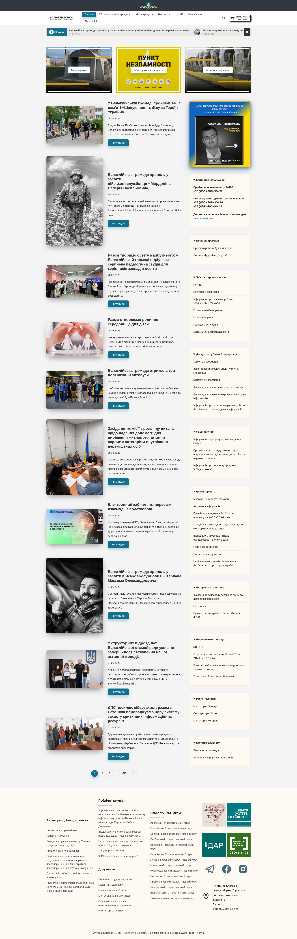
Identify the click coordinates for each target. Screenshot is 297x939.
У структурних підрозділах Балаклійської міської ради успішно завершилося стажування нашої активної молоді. (141, 650)
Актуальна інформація (206, 506)
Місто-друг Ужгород (205, 720)
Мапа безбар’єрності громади (211, 499)
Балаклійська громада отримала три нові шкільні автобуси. (141, 372)
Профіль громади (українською (212, 248)
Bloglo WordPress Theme (188, 933)
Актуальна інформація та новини (213, 757)
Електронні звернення (206, 292)
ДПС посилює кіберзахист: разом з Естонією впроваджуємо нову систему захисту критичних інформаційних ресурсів (143, 714)
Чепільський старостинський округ (171, 887)
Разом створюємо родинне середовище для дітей (133, 321)
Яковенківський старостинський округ (173, 898)
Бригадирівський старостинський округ (174, 833)
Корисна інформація (205, 361)
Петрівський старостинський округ (171, 876)
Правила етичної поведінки (62, 850)
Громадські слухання (206, 324)
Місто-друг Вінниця (205, 706)
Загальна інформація (206, 750)
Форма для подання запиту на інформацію (218, 387)
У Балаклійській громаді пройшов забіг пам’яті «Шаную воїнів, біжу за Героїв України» (144, 107)
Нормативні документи (207, 554)
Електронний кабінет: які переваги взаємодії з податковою (140, 506)
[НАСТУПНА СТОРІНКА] (133, 773)
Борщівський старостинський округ (171, 828)
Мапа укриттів (79, 70)
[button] (133, 773)
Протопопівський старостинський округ (174, 881)
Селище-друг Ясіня (205, 713)
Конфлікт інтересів (57, 835)
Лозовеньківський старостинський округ (174, 859)
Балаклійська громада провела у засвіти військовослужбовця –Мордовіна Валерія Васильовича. (68, 30)
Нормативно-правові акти (62, 830)
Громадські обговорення (207, 310)
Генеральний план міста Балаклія (213, 676)
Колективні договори (110, 884)
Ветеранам (199, 606)
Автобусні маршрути (218, 70)
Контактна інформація (206, 380)
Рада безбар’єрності (205, 546)
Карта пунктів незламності (149, 70)
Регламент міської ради (112, 890)
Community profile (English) (210, 255)
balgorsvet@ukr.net (225, 909)
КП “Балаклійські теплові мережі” (118, 856)
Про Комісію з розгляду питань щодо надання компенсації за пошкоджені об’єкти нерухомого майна (219, 454)
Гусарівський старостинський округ (171, 854)
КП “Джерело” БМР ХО (111, 850)
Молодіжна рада (203, 317)
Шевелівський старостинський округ (172, 892)
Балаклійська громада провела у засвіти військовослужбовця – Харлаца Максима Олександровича (144, 576)
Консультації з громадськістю (211, 331)
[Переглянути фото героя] (219, 140)
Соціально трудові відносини (115, 879)
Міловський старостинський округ (170, 865)
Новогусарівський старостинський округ (174, 870)
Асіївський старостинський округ (170, 823)
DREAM (198, 647)
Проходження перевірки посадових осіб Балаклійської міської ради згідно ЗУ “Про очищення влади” (70, 886)
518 (124, 773)
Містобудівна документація (114, 895)
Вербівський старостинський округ (171, 839)
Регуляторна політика (111, 910)
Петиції (197, 284)
